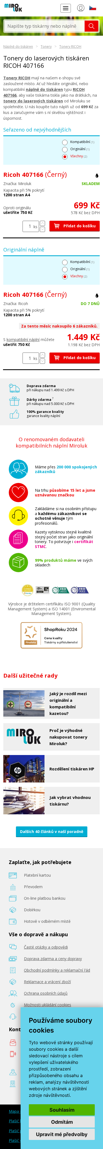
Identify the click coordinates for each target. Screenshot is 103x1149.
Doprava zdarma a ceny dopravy (53, 958)
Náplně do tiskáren (18, 46)
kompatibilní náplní (23, 339)
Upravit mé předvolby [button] (62, 1134)
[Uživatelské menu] (80, 9)
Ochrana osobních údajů (46, 993)
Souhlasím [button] (61, 1110)
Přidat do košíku (79, 225)
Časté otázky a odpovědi (46, 947)
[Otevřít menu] (65, 8)
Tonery (46, 46)
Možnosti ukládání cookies (47, 1004)
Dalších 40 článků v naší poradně (51, 831)
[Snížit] (42, 229)
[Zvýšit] (42, 223)
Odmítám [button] (62, 1122)
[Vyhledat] (91, 26)
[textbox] (45, 26)
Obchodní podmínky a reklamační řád (57, 970)
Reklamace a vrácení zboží (47, 981)
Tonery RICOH (70, 46)
